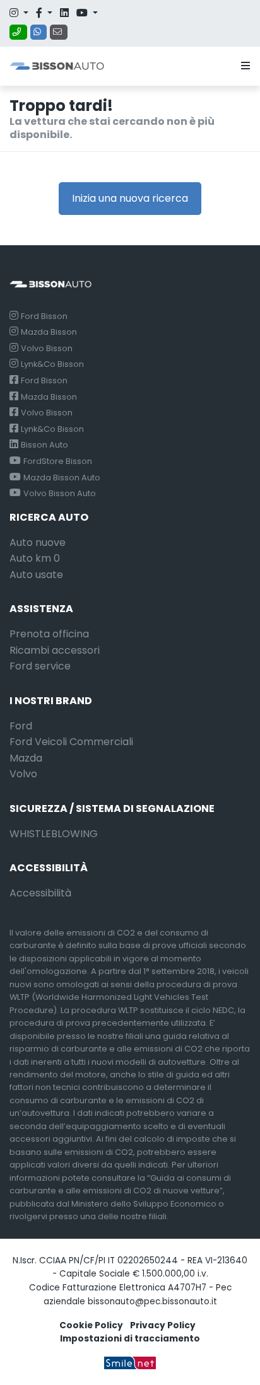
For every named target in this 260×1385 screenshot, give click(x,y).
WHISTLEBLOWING (53, 833)
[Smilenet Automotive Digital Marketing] (130, 1363)
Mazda (25, 758)
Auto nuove (37, 542)
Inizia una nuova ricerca (130, 198)
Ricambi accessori (54, 650)
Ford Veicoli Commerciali (71, 741)
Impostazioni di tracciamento (130, 1339)
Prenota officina (49, 634)
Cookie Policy (91, 1325)
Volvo (23, 774)
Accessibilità (40, 893)
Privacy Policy (163, 1325)
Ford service (40, 666)
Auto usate (36, 574)
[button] (243, 66)
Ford (20, 726)
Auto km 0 (34, 558)
